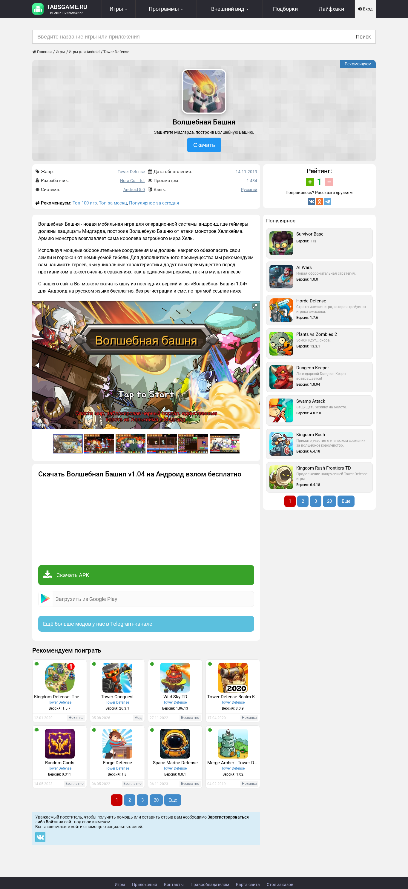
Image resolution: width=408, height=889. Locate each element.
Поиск (363, 37)
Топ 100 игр (85, 203)
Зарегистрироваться (228, 817)
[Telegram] (327, 201)
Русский (249, 189)
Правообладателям (210, 884)
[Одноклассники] (319, 201)
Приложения (144, 884)
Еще (172, 800)
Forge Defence (117, 762)
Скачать (204, 145)
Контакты (174, 884)
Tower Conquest (117, 696)
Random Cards (59, 762)
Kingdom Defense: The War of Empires (60, 696)
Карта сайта (248, 884)
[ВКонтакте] (311, 201)
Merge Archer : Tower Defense (233, 762)
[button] (255, 306)
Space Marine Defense (175, 762)
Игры (120, 884)
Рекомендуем (358, 63)
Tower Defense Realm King (233, 696)
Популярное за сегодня (154, 203)
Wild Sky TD (175, 696)
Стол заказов (280, 884)
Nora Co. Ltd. (132, 180)
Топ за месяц (113, 203)
